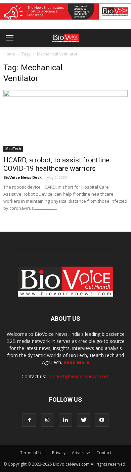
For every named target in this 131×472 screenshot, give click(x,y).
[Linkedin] (65, 420)
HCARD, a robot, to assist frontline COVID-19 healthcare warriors (56, 164)
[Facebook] (29, 420)
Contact (103, 453)
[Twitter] (83, 420)
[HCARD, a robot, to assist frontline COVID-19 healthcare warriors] (65, 121)
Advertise (81, 453)
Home (9, 54)
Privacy (59, 453)
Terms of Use (33, 453)
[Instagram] (47, 420)
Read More (76, 362)
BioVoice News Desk (22, 177)
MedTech (13, 148)
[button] (100, 56)
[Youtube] (101, 420)
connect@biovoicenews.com (78, 376)
